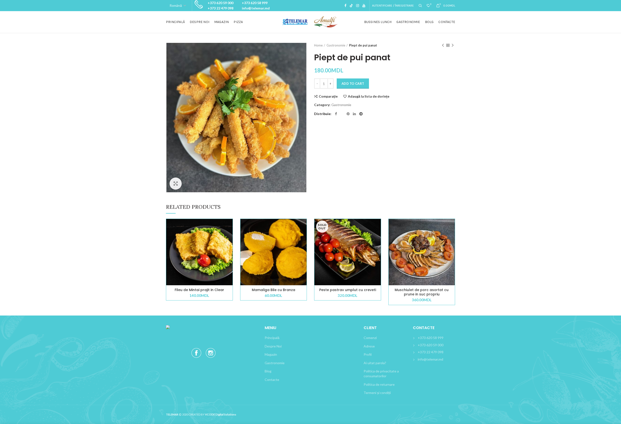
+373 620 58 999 (255, 3)
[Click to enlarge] (176, 183)
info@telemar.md (256, 8)
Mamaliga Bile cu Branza (273, 290)
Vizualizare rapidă (229, 248)
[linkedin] (354, 114)
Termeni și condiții (377, 393)
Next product (452, 45)
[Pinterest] (348, 114)
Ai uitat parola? (375, 363)
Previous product (443, 45)
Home (318, 45)
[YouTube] (364, 5)
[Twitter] (351, 5)
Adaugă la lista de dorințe (368, 96)
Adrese (369, 346)
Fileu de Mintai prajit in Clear (199, 290)
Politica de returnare (379, 384)
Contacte (272, 380)
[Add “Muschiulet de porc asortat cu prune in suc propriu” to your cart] (451, 237)
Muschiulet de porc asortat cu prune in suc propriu (422, 292)
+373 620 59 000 (220, 3)
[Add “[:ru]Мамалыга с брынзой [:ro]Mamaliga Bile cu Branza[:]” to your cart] (303, 237)
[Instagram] (357, 5)
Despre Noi (273, 346)
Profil (368, 354)
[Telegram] (361, 114)
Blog (268, 371)
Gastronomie (336, 45)
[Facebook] (345, 5)
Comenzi (370, 338)
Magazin (271, 354)
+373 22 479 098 (220, 8)
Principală (272, 338)
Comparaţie (328, 96)
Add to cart (353, 83)
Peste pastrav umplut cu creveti (347, 290)
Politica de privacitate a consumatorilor (381, 373)
